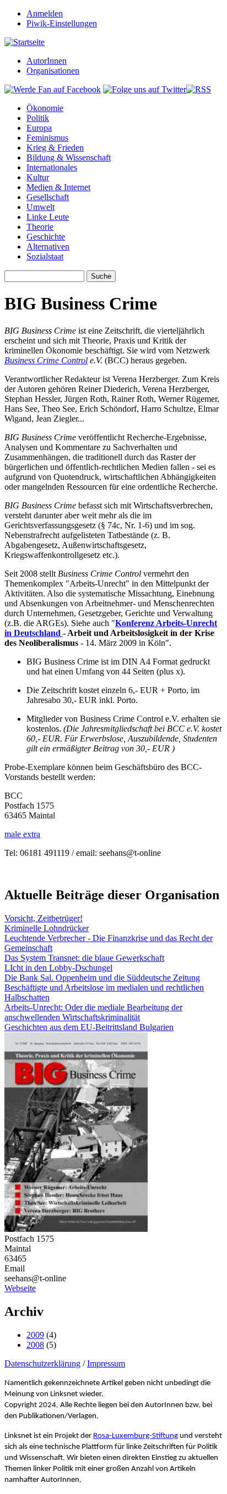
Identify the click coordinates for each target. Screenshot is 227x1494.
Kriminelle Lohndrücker (46, 928)
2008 (35, 1344)
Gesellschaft (47, 197)
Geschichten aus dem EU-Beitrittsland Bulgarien (89, 1027)
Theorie (39, 226)
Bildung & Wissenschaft (68, 157)
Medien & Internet (58, 187)
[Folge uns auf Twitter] (144, 89)
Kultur (37, 177)
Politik (37, 118)
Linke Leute (47, 217)
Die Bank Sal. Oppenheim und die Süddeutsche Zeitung (102, 977)
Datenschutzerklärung (42, 1363)
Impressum (106, 1363)
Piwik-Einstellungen (61, 23)
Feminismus (47, 137)
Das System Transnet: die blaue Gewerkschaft (84, 957)
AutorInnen (46, 60)
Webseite (20, 1288)
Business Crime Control (46, 360)
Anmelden (44, 13)
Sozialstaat (44, 256)
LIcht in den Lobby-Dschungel (58, 967)
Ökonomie (44, 108)
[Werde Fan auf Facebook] (52, 89)
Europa (39, 127)
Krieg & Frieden (55, 147)
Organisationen (52, 70)
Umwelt (40, 207)
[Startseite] (24, 42)
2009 (35, 1335)
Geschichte (45, 236)
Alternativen (47, 246)
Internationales (51, 167)
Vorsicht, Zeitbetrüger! (43, 918)
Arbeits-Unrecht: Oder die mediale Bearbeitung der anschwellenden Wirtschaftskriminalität (93, 1012)
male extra (22, 834)
